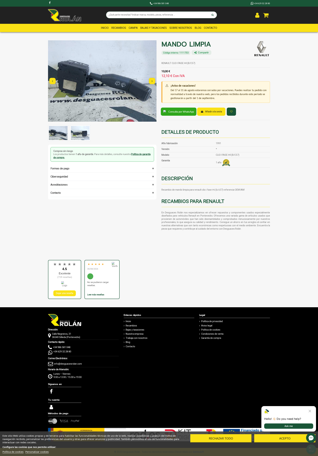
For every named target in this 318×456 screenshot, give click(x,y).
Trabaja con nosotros (136, 338)
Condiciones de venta (212, 334)
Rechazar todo (221, 438)
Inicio (128, 321)
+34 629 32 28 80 (62, 351)
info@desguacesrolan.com (68, 364)
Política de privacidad (212, 321)
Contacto (130, 346)
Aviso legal (206, 325)
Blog (128, 342)
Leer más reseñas (95, 294)
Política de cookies (210, 330)
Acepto (285, 438)
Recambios (131, 325)
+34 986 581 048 (61, 347)
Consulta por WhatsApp (181, 111)
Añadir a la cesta (213, 111)
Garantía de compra (211, 338)
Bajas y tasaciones (135, 330)
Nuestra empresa (134, 334)
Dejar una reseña (64, 293)
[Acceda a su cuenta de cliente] (257, 15)
